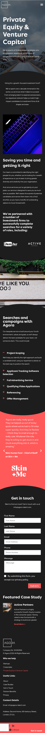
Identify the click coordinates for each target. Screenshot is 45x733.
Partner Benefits (9, 691)
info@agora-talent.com (17, 705)
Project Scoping (15, 353)
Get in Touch (8, 688)
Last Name (9, 526)
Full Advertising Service (20, 380)
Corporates (7, 667)
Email (6, 537)
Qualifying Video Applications (23, 386)
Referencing (13, 392)
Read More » (19, 624)
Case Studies (8, 684)
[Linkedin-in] (13, 726)
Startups (6, 663)
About (5, 681)
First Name (9, 515)
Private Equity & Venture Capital (15, 670)
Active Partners (23, 604)
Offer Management (17, 398)
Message (8, 558)
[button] (42, 4)
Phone (7, 547)
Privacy (6, 695)
